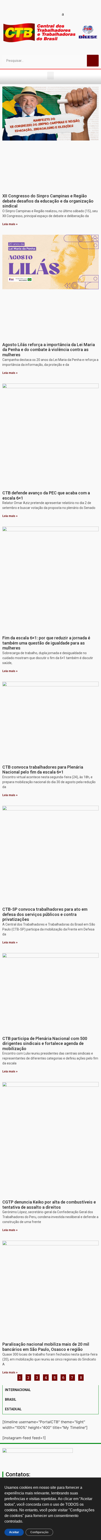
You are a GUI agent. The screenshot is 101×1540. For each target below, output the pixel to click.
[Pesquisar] (93, 60)
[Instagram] (46, 14)
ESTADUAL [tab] (13, 1409)
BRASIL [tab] (10, 1399)
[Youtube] (38, 14)
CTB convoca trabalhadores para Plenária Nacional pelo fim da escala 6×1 (42, 770)
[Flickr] (54, 14)
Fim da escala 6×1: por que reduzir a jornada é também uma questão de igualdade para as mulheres (46, 642)
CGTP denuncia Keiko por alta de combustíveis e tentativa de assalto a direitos (49, 1205)
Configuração (39, 1532)
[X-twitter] (71, 14)
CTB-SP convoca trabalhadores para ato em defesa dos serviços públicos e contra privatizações (44, 914)
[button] (50, 75)
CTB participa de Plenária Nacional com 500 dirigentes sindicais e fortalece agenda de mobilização (44, 1043)
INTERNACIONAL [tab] (18, 1390)
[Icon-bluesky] (63, 14)
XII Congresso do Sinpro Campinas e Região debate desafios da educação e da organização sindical (47, 200)
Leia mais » (10, 224)
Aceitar (14, 1532)
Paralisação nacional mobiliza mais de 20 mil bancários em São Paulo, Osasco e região (45, 1347)
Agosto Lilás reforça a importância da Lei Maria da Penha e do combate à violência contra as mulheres (48, 349)
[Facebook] (30, 14)
